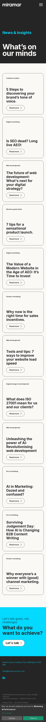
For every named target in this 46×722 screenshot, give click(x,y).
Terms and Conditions (10, 698)
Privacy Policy (7, 702)
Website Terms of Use (28, 698)
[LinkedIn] (3, 677)
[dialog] (23, 713)
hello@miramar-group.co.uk (13, 671)
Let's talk (12, 643)
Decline (12, 718)
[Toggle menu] (41, 4)
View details (6, 713)
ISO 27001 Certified (21, 702)
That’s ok (33, 718)
